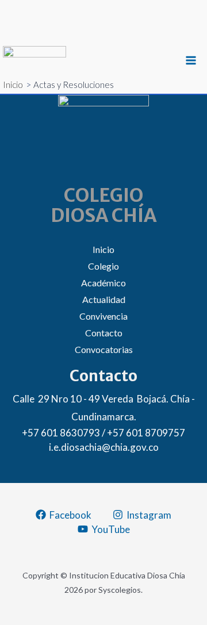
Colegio (103, 265)
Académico (103, 282)
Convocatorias (104, 349)
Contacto (103, 332)
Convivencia (103, 315)
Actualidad (103, 299)
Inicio (103, 249)
